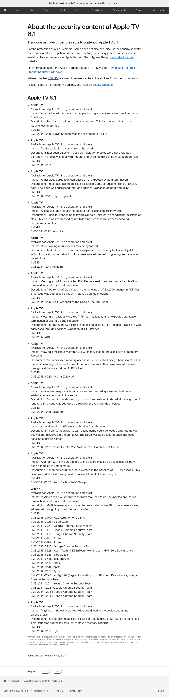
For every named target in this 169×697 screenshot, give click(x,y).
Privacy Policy (76, 691)
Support (15, 681)
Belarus (161, 691)
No (57, 671)
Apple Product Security (120, 57)
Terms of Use (59, 691)
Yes (45, 671)
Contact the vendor (36, 645)
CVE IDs (53, 78)
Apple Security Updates (98, 84)
